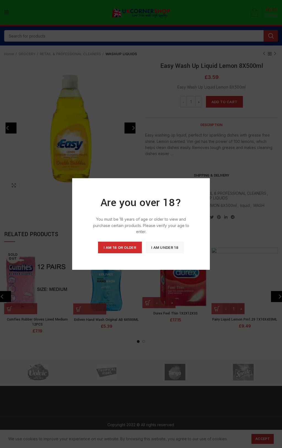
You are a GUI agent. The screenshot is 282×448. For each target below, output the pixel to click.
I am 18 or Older (120, 247)
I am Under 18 (164, 247)
